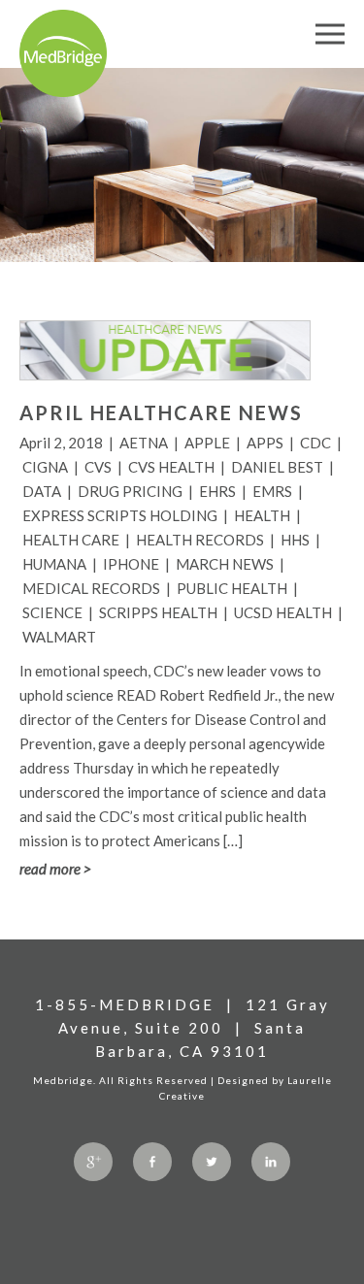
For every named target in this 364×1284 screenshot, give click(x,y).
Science (52, 612)
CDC (315, 442)
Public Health (232, 588)
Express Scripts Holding (119, 515)
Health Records (200, 539)
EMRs (272, 491)
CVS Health (171, 467)
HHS (295, 539)
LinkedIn (270, 1161)
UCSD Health (283, 612)
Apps (265, 442)
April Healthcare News (161, 412)
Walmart (59, 636)
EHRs (217, 491)
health (262, 515)
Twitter (211, 1161)
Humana (54, 564)
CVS (98, 467)
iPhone (131, 564)
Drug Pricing (130, 491)
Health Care (70, 539)
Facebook (152, 1161)
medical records (91, 588)
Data (41, 491)
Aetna (143, 442)
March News (225, 564)
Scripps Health (158, 612)
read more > (55, 868)
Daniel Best (277, 467)
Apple (207, 442)
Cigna (45, 467)
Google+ (93, 1161)
